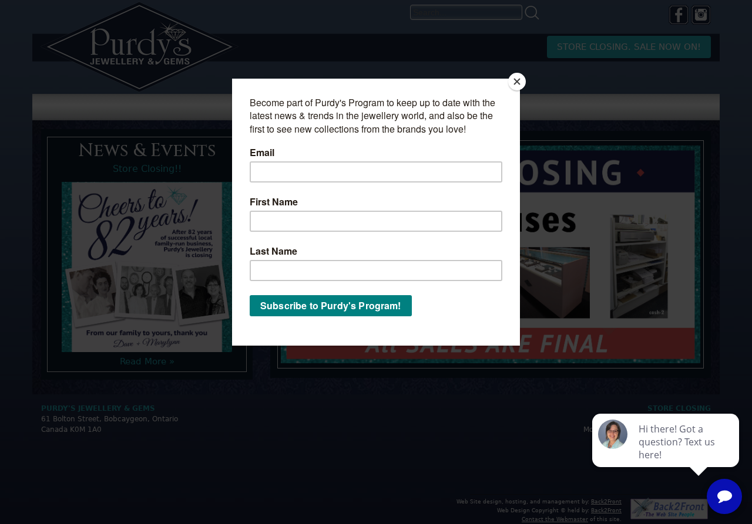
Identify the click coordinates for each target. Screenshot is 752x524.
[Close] (517, 81)
